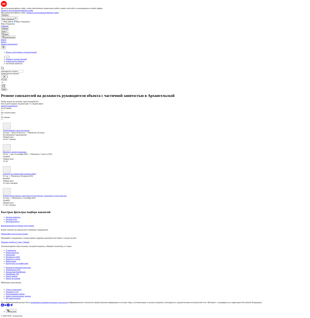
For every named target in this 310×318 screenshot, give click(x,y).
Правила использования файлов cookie (43, 13)
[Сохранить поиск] (3, 86)
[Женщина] (7, 126)
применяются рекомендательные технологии (49, 302)
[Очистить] (4, 77)
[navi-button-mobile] (3, 47)
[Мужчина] (7, 147)
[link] (5, 34)
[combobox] (12, 71)
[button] (3, 40)
